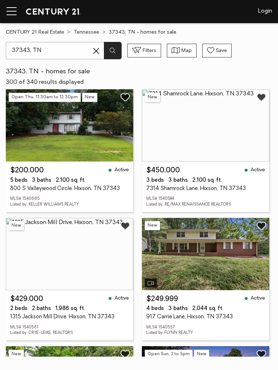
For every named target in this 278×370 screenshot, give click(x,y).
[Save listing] (125, 97)
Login (265, 11)
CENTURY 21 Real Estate (35, 32)
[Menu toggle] (11, 11)
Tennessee (86, 32)
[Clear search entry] (96, 51)
